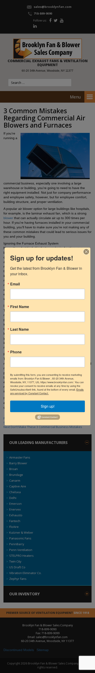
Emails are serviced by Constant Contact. (47, 391)
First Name (19, 307)
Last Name (19, 329)
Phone (16, 352)
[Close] (86, 251)
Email (15, 284)
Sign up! (47, 406)
